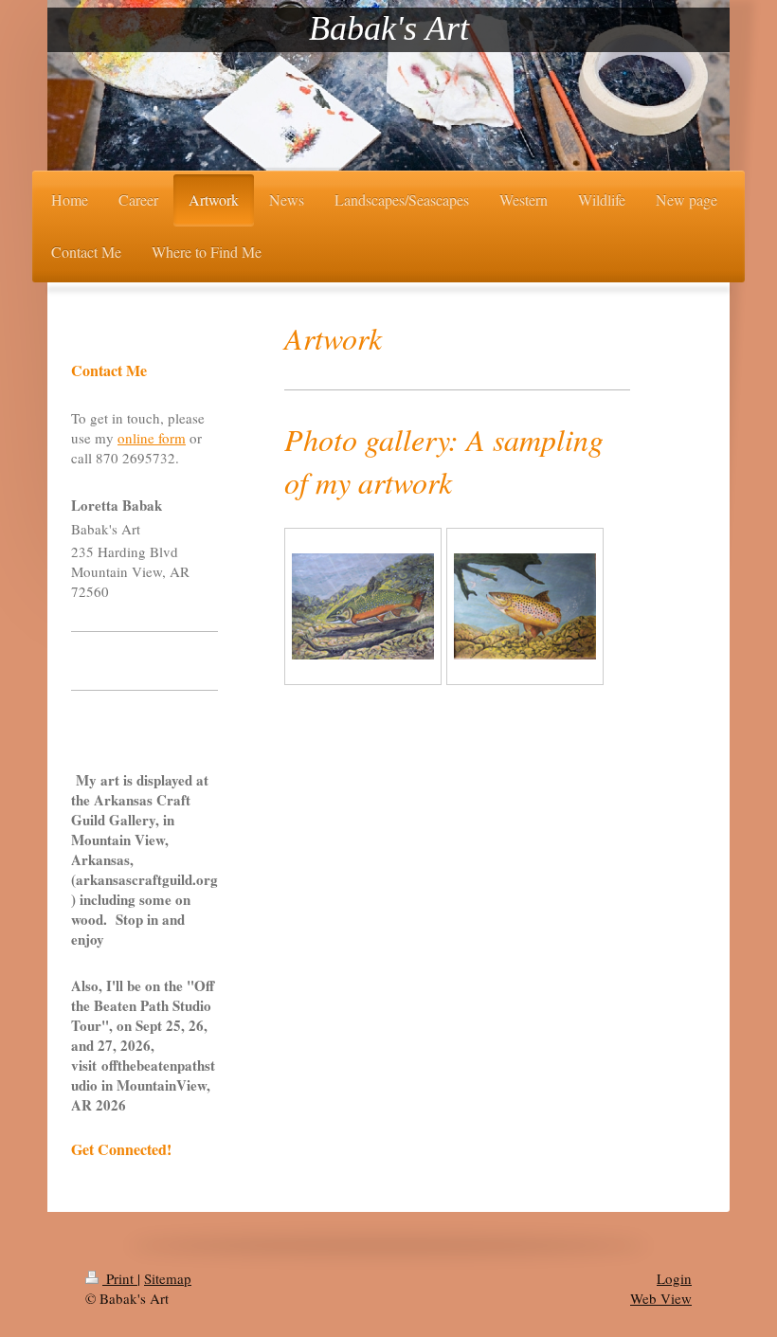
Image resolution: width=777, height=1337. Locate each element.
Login (674, 1278)
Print (119, 1278)
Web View (661, 1298)
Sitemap (167, 1278)
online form (151, 437)
